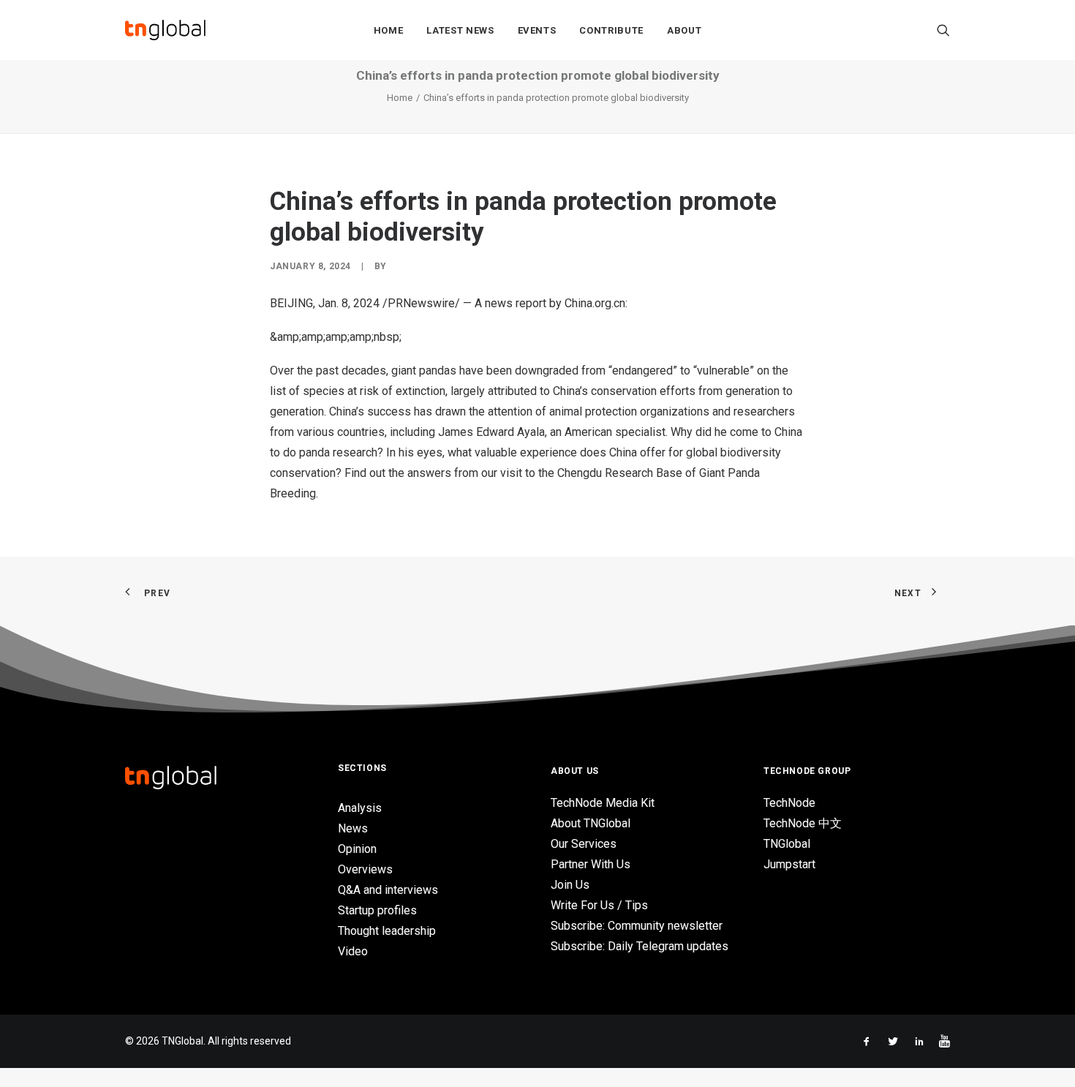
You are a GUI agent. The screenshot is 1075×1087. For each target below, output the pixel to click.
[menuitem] (388, 30)
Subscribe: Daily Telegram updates (639, 946)
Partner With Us (590, 864)
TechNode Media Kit (603, 803)
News (353, 828)
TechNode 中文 (802, 823)
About (684, 30)
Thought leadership (387, 931)
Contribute (611, 30)
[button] (943, 30)
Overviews (365, 869)
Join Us (570, 885)
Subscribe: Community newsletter (637, 926)
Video (353, 951)
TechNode (789, 803)
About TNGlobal (590, 823)
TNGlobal (786, 844)
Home (389, 30)
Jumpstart (789, 864)
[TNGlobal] (165, 30)
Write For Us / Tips (599, 905)
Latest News (460, 30)
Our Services (583, 844)
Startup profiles (377, 910)
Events (537, 30)
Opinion (357, 849)
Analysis (360, 808)
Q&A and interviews (388, 890)
